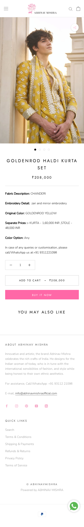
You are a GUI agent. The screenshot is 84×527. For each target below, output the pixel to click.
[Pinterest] (26, 405)
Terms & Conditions (18, 437)
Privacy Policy (14, 458)
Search (9, 430)
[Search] (71, 9)
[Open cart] (78, 8)
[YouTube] (36, 405)
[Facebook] (6, 405)
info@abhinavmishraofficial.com (36, 393)
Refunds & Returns (17, 451)
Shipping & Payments (19, 444)
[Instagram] (16, 405)
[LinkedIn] (46, 405)
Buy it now (42, 295)
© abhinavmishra (42, 484)
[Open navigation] (6, 8)
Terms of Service (16, 465)
